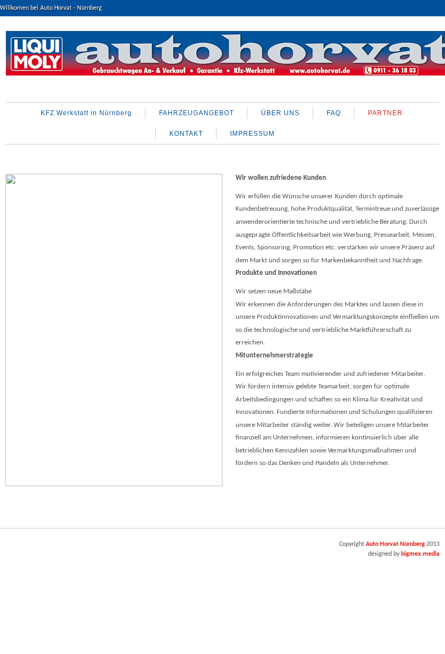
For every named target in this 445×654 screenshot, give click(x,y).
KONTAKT (186, 133)
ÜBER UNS (280, 113)
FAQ (334, 113)
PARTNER (385, 113)
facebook (14, 548)
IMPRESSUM (252, 133)
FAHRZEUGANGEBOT (196, 113)
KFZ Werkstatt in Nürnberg (86, 113)
